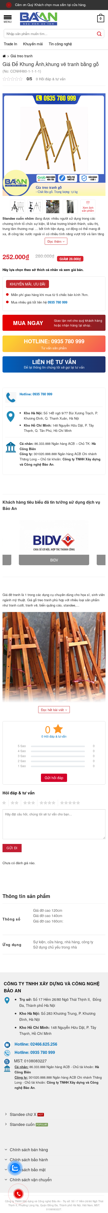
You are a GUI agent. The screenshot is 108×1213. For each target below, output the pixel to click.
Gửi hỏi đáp (54, 777)
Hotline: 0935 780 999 (36, 394)
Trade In (10, 43)
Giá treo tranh (22, 55)
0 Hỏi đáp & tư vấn (51, 78)
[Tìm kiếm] (99, 33)
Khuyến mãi (33, 43)
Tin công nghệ (60, 43)
